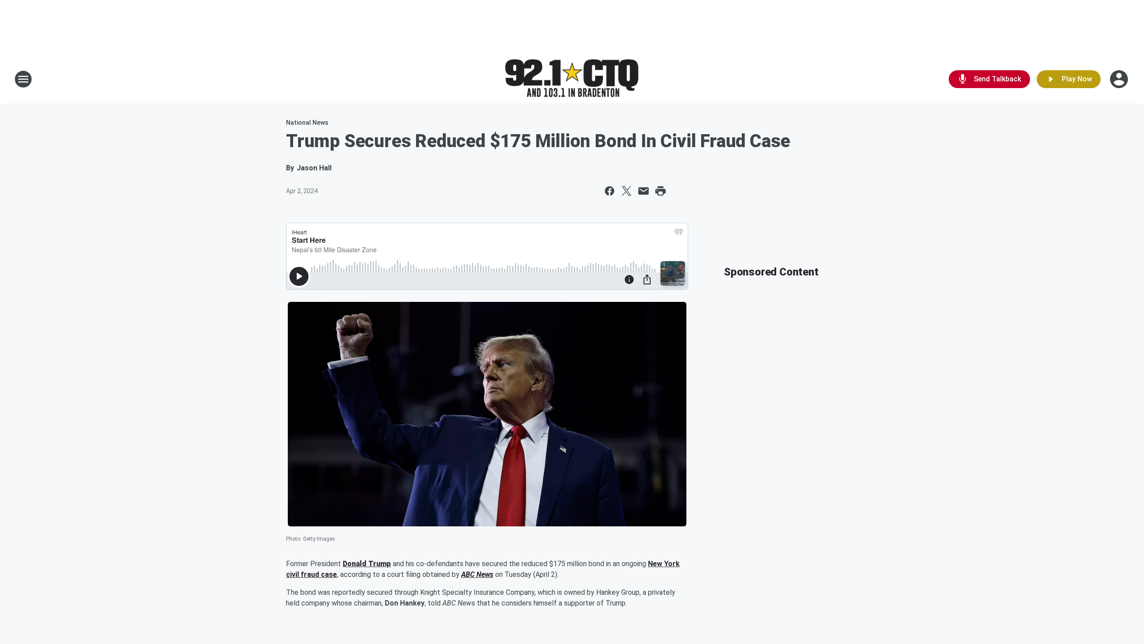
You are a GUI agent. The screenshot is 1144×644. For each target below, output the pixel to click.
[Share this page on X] (626, 191)
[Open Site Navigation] (23, 79)
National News (307, 122)
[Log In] (1120, 79)
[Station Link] (572, 79)
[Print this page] (660, 191)
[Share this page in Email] (643, 191)
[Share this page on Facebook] (609, 191)
